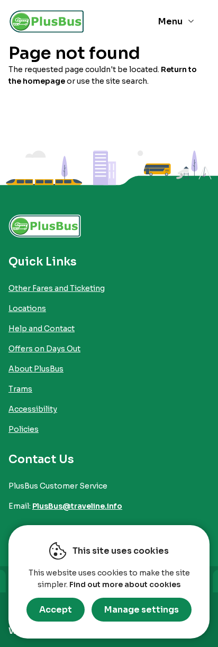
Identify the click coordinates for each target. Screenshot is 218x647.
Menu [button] (170, 21)
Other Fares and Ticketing (56, 288)
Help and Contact (41, 328)
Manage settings (141, 609)
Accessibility (32, 409)
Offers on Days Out (44, 348)
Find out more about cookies (124, 584)
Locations (27, 308)
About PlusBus (35, 369)
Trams (20, 389)
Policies (23, 429)
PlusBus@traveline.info (77, 506)
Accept (55, 609)
